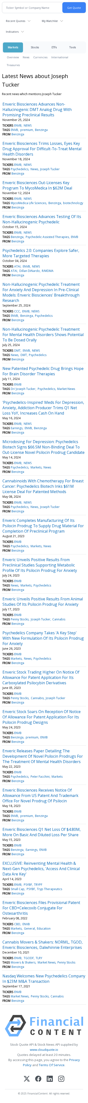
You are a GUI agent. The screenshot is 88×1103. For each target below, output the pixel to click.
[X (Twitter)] (27, 1079)
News (26, 57)
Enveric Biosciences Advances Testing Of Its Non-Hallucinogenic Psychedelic (41, 219)
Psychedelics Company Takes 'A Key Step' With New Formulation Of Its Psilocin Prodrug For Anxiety (43, 638)
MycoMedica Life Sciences (28, 203)
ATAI (17, 266)
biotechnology (73, 203)
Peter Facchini (40, 777)
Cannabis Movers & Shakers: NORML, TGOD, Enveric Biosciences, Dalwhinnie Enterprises (42, 944)
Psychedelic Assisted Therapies (47, 237)
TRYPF (38, 885)
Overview (13, 57)
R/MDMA (48, 271)
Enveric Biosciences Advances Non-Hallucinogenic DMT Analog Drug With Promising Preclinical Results (37, 109)
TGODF (29, 958)
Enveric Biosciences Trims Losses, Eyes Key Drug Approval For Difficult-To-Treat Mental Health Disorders (41, 149)
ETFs (54, 47)
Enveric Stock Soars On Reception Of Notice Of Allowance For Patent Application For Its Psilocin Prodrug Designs (41, 717)
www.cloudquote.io (44, 1049)
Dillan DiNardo (29, 271)
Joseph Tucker (50, 169)
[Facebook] (38, 1079)
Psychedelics (19, 169)
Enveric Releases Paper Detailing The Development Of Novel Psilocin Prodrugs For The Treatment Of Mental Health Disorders (42, 756)
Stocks (35, 47)
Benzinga (41, 130)
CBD (17, 924)
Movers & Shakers (23, 962)
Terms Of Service (52, 1065)
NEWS (28, 125)
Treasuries (13, 65)
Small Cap (17, 889)
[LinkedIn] (50, 1079)
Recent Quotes (15, 21)
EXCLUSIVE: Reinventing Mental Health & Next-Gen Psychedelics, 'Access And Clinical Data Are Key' (41, 869)
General (29, 928)
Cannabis (58, 619)
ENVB (18, 125)
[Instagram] (61, 1079)
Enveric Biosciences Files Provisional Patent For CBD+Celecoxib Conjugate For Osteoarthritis (41, 908)
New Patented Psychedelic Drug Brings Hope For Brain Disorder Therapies (43, 371)
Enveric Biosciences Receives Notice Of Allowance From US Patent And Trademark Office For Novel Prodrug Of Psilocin (40, 795)
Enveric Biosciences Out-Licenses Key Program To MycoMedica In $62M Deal (37, 185)
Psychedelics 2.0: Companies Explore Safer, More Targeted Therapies (40, 253)
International (59, 57)
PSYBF (28, 885)
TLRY (39, 958)
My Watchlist (50, 21)
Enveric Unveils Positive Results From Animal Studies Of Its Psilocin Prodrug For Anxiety (42, 601)
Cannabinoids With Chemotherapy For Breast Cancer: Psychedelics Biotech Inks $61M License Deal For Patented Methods (43, 486)
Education (44, 928)
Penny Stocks (20, 619)
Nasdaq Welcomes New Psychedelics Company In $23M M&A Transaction (43, 978)
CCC (17, 311)
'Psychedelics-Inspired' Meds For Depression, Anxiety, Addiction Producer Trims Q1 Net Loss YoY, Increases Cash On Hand (43, 408)
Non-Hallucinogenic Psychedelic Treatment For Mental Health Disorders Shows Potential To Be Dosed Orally (43, 335)
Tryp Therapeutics (49, 889)
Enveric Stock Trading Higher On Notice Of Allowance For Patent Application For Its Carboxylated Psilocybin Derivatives (40, 677)
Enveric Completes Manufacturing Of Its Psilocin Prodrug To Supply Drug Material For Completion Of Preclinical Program (43, 526)
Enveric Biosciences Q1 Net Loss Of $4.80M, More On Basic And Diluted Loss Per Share (41, 832)
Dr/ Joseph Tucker (23, 389)
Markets (13, 47)
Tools (72, 47)
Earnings (16, 428)
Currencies (40, 57)
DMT (17, 350)
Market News (66, 389)
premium (26, 130)
